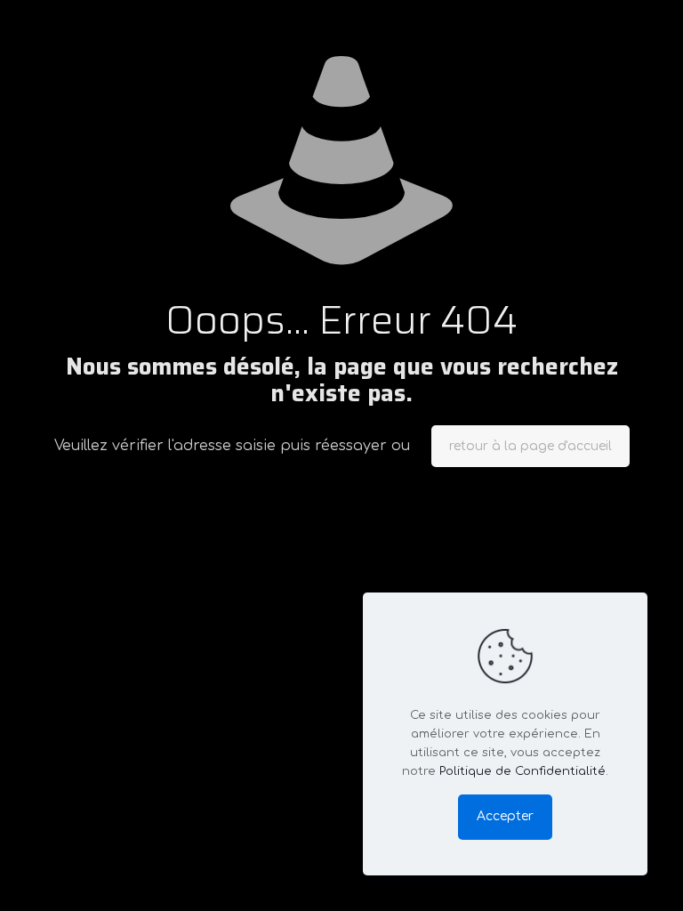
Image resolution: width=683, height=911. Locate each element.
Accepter (505, 816)
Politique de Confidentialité (522, 771)
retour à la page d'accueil (530, 446)
